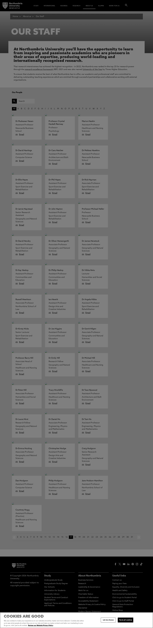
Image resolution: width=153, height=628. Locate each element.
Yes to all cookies (125, 620)
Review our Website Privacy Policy (40, 625)
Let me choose (108, 620)
